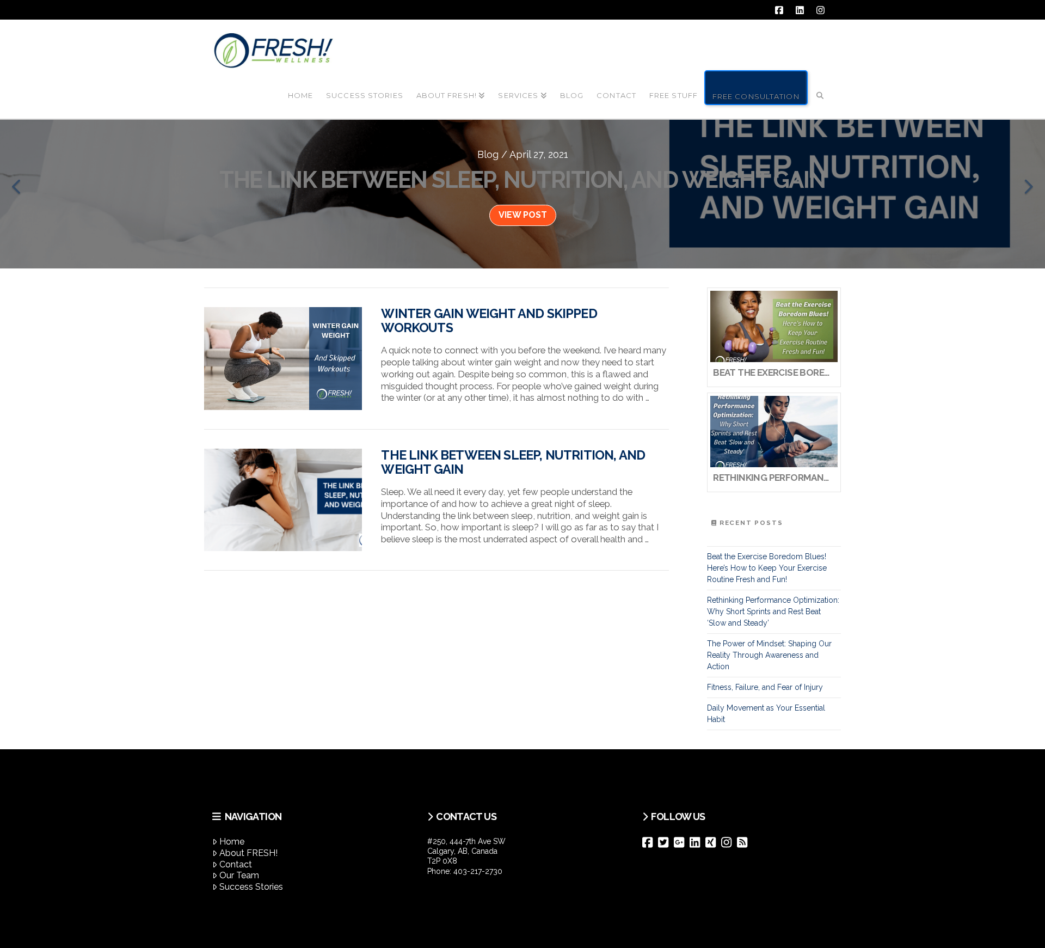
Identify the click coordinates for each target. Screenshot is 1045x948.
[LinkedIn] (697, 842)
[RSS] (745, 842)
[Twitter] (666, 842)
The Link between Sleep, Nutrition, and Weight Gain (513, 462)
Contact (235, 864)
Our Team (239, 875)
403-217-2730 (477, 871)
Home (231, 841)
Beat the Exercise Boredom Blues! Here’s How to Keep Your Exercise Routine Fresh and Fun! (767, 568)
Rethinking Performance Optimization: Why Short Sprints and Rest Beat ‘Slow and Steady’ (773, 611)
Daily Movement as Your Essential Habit (766, 714)
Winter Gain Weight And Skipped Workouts (489, 320)
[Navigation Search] (820, 86)
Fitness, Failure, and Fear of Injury (765, 687)
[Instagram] (729, 842)
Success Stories (251, 887)
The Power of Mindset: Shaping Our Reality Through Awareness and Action (769, 655)
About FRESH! (248, 853)
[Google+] (682, 842)
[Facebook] (650, 842)
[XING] (713, 842)
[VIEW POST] (283, 358)
